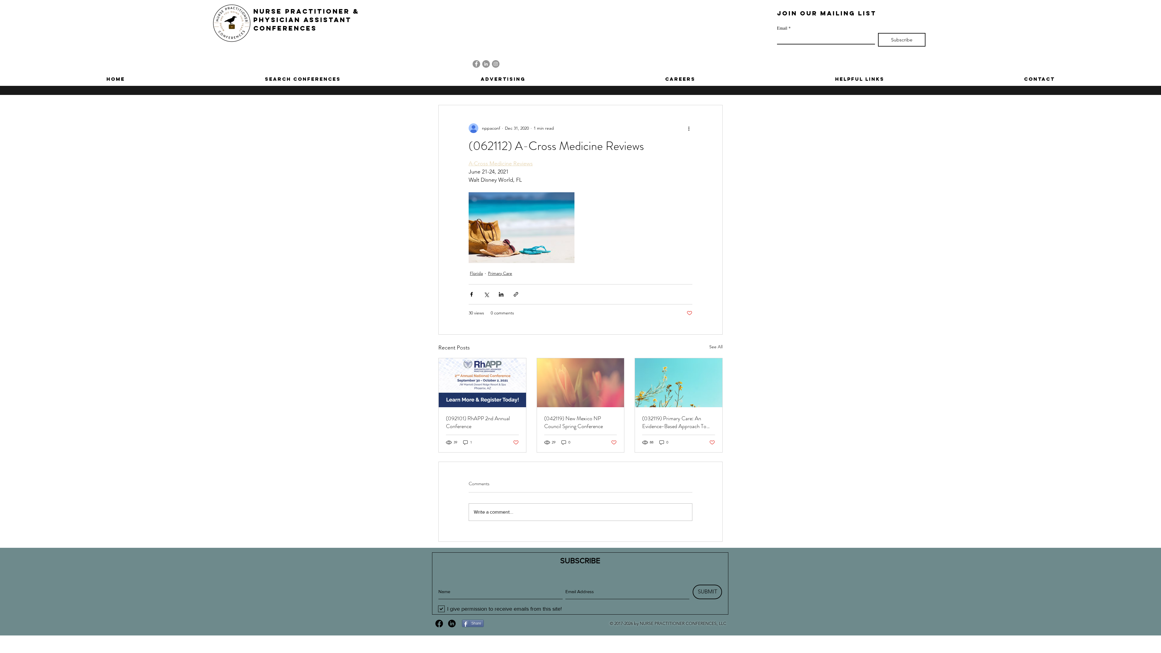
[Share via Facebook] (471, 294)
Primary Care (500, 273)
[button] (303, 78)
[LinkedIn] (486, 64)
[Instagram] (495, 64)
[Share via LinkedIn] (501, 294)
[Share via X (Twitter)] (486, 294)
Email (784, 28)
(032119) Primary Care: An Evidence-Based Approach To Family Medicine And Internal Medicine (674, 422)
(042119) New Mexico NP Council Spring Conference (573, 422)
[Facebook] (476, 64)
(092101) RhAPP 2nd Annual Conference (478, 422)
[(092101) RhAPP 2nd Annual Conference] (482, 382)
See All (716, 346)
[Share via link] (516, 294)
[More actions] (688, 128)
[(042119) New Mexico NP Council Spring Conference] (580, 382)
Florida (476, 273)
